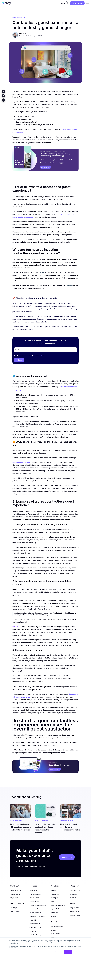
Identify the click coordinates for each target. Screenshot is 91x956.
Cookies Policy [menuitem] (75, 911)
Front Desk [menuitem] (55, 913)
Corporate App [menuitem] (15, 911)
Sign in (62, 3)
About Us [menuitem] (73, 894)
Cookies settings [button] (59, 952)
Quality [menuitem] (53, 916)
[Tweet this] (3, 95)
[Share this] (3, 91)
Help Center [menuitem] (55, 934)
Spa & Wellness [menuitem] (56, 909)
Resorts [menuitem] (54, 890)
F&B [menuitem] (52, 901)
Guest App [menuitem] (13, 908)
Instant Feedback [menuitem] (35, 913)
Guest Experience (18, 17)
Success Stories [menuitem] (75, 890)
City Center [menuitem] (55, 894)
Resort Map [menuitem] (33, 920)
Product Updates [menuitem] (15, 894)
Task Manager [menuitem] (34, 901)
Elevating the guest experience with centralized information (70, 827)
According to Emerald (21, 462)
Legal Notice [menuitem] (74, 908)
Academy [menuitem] (54, 930)
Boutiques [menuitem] (54, 898)
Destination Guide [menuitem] (35, 924)
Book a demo (77, 3)
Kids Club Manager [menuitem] (36, 935)
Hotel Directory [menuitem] (35, 890)
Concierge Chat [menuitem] (35, 909)
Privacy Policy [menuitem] (75, 915)
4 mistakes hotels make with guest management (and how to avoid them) (20, 827)
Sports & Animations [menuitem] (58, 905)
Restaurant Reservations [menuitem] (38, 905)
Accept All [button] (68, 952)
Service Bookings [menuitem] (35, 894)
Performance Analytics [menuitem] (37, 916)
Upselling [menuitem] (33, 931)
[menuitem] (16, 885)
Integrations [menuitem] (14, 898)
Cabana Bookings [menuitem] (35, 927)
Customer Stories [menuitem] (16, 890)
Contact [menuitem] (73, 898)
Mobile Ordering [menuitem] (35, 898)
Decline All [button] (77, 952)
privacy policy (39, 356)
